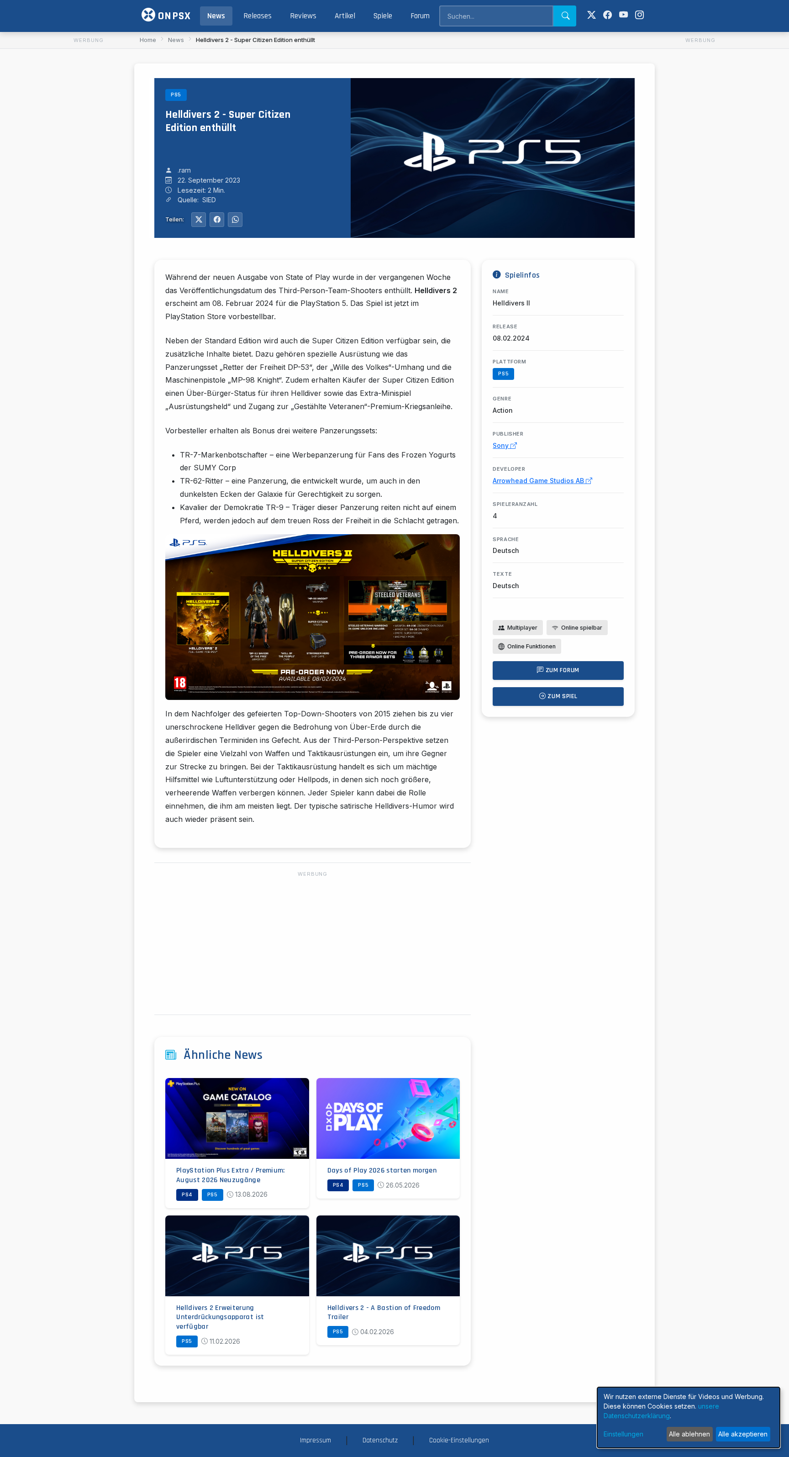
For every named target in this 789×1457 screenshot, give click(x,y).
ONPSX (173, 16)
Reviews (303, 16)
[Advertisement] (88, 183)
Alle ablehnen (689, 1434)
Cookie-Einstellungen (459, 1440)
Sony (501, 445)
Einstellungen (623, 1434)
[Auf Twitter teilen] (198, 219)
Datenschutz (380, 1440)
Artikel (345, 16)
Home (148, 39)
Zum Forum (561, 670)
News (216, 16)
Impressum (315, 1440)
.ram (184, 170)
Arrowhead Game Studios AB (539, 480)
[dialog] (688, 1417)
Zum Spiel (562, 696)
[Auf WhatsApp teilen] (235, 219)
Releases (257, 16)
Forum (420, 16)
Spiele (382, 16)
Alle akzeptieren (743, 1434)
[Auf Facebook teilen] (217, 219)
